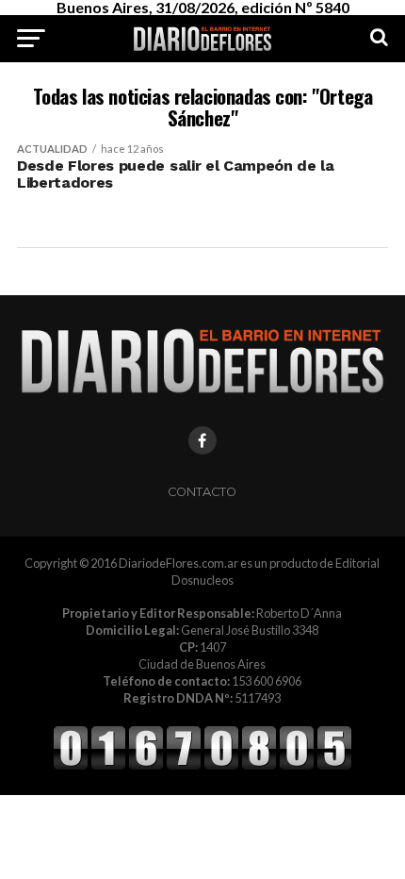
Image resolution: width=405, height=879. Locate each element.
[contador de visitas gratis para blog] (202, 766)
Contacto (202, 492)
